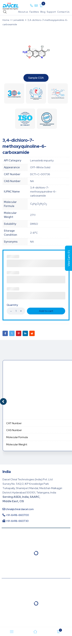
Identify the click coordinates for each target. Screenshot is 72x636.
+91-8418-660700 (17, 515)
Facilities (34, 11)
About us (23, 11)
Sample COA (36, 78)
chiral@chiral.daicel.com (19, 509)
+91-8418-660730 (17, 521)
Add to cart (46, 311)
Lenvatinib (18, 20)
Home (6, 20)
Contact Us (63, 11)
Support (51, 11)
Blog (42, 11)
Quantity (12, 305)
